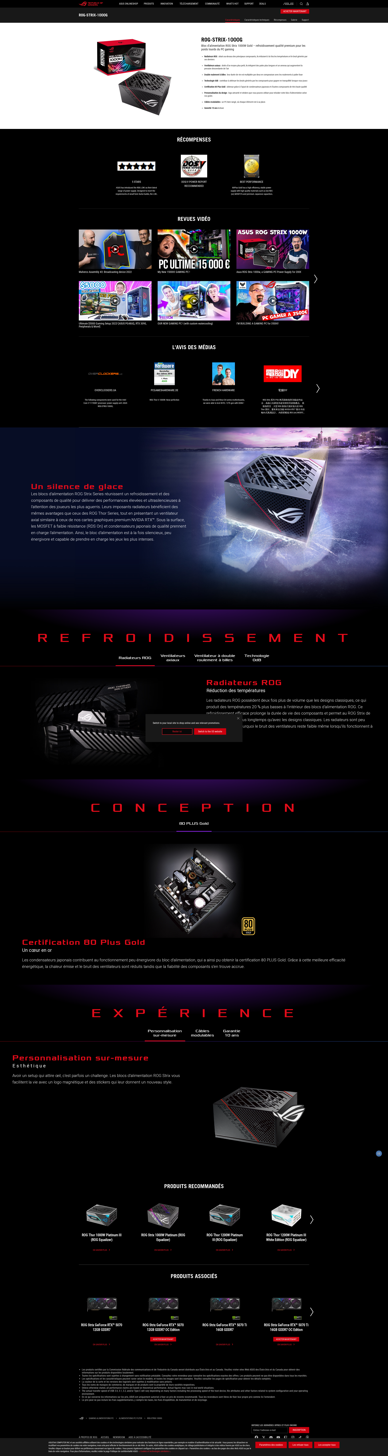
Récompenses (280, 20)
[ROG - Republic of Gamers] (91, 4)
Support (305, 20)
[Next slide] (311, 1219)
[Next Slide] (315, 278)
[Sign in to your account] (307, 4)
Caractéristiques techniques (256, 20)
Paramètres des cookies (271, 1444)
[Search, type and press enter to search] (301, 4)
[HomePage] (81, 1418)
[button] (299, 1430)
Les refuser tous (300, 1444)
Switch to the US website (210, 731)
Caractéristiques (232, 20)
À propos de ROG (88, 1437)
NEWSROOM (119, 1437)
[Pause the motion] (379, 1154)
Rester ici (177, 731)
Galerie (294, 20)
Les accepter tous (327, 1444)
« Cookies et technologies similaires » (154, 1451)
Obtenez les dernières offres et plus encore (274, 1425)
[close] (238, 718)
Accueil (105, 1437)
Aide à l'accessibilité (140, 1437)
